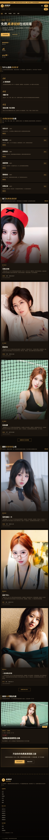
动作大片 (3, 809)
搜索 (46, 9)
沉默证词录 (5, 269)
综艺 (14, 13)
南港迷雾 (5, 425)
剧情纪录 (3, 819)
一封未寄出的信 (7, 673)
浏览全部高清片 (19, 761)
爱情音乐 (3, 813)
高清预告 (3, 830)
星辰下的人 (5, 595)
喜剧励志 (3, 817)
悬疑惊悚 (3, 815)
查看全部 (46, 200)
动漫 (18, 13)
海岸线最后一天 (7, 517)
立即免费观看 (5, 34)
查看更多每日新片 (24, 689)
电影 (6, 13)
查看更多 (4, 133)
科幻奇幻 (3, 811)
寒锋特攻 (5, 347)
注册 (46, 5)
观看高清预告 (15, 34)
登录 (42, 5)
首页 (2, 13)
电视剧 (10, 13)
